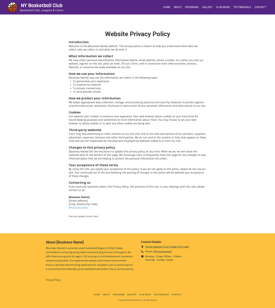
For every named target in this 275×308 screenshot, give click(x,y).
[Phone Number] (78, 207)
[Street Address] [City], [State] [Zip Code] (167, 246)
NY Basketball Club (41, 5)
